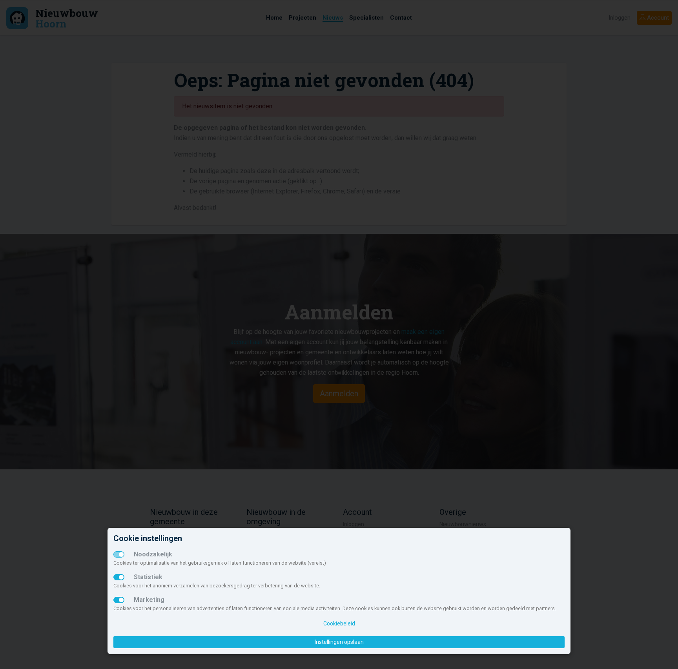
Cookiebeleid (339, 623)
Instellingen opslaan (339, 642)
